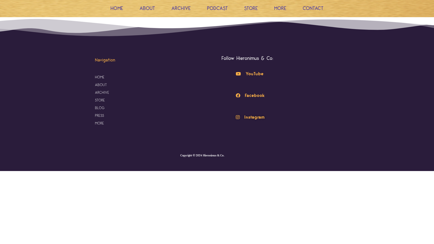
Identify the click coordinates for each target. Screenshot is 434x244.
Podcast (217, 8)
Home (117, 8)
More (280, 8)
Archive (181, 8)
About (147, 8)
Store (251, 8)
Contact (313, 8)
